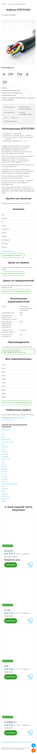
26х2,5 (4, 390)
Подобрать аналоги (13, 255)
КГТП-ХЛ (5, 447)
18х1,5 (3, 372)
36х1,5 (4, 393)
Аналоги (14, 118)
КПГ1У (4, 464)
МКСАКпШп (8, 551)
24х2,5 (4, 383)
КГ (2, 432)
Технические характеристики (25, 108)
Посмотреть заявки (12, 273)
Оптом (29, 742)
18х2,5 (4, 375)
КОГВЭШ (5, 457)
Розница (23, 742)
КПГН (4, 474)
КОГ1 (3, 449)
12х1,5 (3, 365)
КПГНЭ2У (5, 481)
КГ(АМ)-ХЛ (5, 430)
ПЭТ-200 (7, 610)
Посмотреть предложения (16, 291)
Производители (10, 121)
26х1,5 (4, 386)
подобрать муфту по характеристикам (14, 418)
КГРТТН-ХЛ (6, 439)
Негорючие (6, 742)
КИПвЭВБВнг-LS (10, 722)
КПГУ (4, 486)
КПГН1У (4, 476)
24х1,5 (4, 379)
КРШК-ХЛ (5, 499)
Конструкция (9, 112)
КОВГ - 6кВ (6, 459)
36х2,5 (4, 397)
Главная (4, 4)
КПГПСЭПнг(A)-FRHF (9, 484)
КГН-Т (4, 437)
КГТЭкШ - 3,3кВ (7, 442)
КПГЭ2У (5, 469)
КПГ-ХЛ (4, 471)
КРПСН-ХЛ (6, 496)
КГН (3, 434)
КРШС (4, 501)
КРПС (4, 491)
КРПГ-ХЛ (5, 489)
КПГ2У (4, 467)
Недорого (15, 742)
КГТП (3, 444)
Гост (5, 118)
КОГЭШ (4, 452)
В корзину (11, 565)
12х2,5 (4, 368)
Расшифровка (9, 107)
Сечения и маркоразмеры (25, 113)
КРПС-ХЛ (5, 494)
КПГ (3, 462)
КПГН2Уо (5, 479)
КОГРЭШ (5, 454)
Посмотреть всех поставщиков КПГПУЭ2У (14, 351)
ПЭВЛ (6, 666)
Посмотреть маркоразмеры (16, 402)
